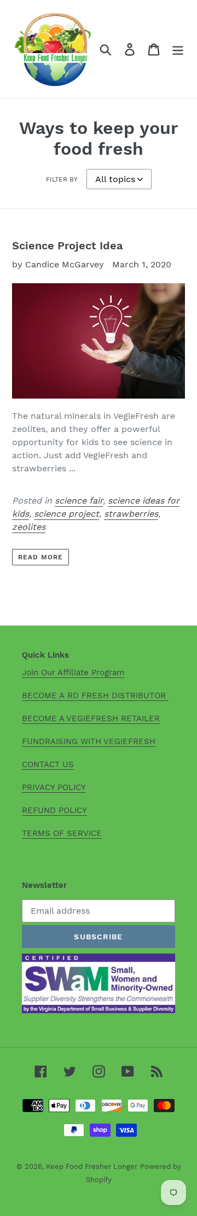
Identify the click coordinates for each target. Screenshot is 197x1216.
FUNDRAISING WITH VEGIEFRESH (88, 741)
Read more (40, 557)
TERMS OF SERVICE (62, 833)
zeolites (28, 527)
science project (66, 513)
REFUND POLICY (54, 810)
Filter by (62, 179)
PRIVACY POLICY (54, 787)
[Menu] (178, 49)
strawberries (131, 513)
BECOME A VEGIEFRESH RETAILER (91, 718)
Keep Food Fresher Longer (91, 1166)
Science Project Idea (67, 245)
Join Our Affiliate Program (73, 672)
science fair (79, 500)
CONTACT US (48, 764)
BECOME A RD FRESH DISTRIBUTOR (95, 695)
